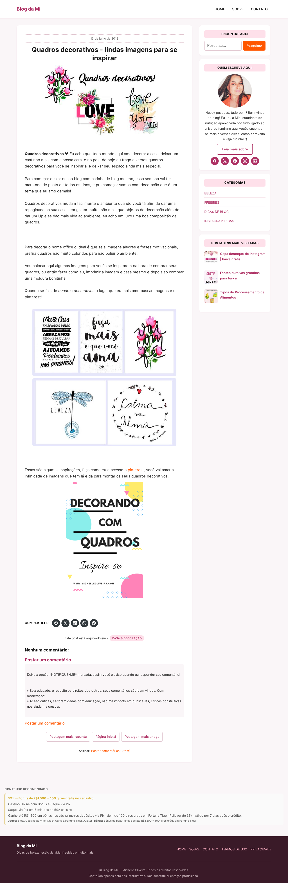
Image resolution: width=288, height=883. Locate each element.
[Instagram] (245, 161)
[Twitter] (65, 623)
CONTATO (259, 9)
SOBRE (238, 9)
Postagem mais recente (68, 736)
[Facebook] (56, 623)
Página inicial (105, 736)
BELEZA (210, 193)
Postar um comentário (45, 723)
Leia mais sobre (235, 149)
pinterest (136, 470)
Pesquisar (254, 45)
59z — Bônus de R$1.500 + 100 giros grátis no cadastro (51, 798)
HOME (220, 9)
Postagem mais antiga (142, 736)
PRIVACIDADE (260, 849)
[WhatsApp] (84, 623)
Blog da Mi (28, 9)
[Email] (255, 161)
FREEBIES (211, 202)
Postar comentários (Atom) (110, 751)
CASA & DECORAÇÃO (127, 638)
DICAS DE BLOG (216, 212)
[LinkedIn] (75, 623)
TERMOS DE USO (234, 849)
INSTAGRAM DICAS (219, 221)
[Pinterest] (94, 623)
